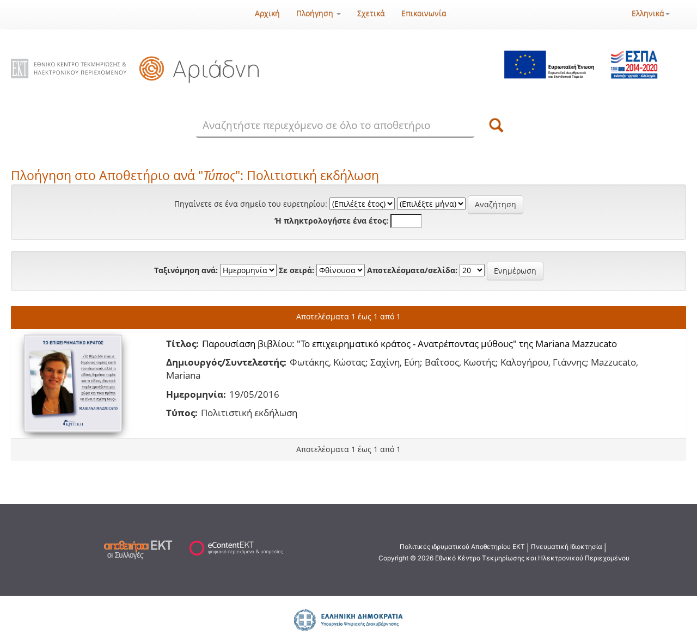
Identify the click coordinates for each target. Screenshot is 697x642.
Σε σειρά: (296, 270)
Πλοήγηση (315, 13)
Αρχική (267, 13)
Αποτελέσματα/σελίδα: (412, 270)
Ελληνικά (648, 13)
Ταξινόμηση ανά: (186, 270)
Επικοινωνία (424, 13)
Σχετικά (371, 13)
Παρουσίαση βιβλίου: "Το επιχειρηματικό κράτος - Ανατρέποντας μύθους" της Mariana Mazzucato (409, 343)
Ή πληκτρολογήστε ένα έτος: (331, 220)
